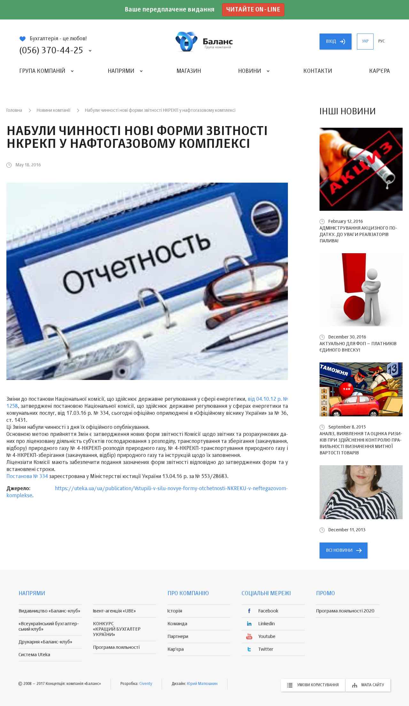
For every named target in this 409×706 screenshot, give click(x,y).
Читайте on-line (253, 10)
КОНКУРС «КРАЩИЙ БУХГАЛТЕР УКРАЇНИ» (117, 629)
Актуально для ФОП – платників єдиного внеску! (358, 347)
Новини (249, 71)
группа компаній (204, 41)
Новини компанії (53, 110)
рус (381, 41)
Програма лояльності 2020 (345, 611)
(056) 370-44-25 (51, 50)
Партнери (177, 636)
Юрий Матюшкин (202, 684)
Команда (177, 623)
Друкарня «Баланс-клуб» (45, 642)
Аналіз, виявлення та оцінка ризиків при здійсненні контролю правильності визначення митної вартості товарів (361, 443)
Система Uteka (34, 654)
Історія (174, 611)
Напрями (121, 71)
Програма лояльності (116, 647)
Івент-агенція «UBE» (114, 611)
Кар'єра (379, 71)
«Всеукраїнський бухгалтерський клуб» (49, 626)
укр (365, 41)
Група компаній (42, 71)
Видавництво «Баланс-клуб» (49, 611)
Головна (14, 110)
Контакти (317, 71)
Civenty (145, 684)
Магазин (188, 71)
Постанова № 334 (27, 476)
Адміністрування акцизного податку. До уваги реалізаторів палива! (358, 234)
